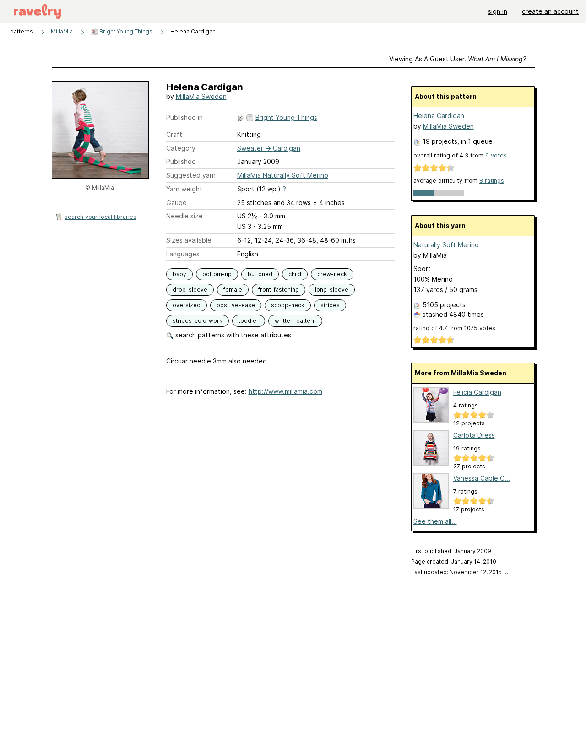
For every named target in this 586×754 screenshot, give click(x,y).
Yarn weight (184, 189)
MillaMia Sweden (201, 96)
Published (181, 161)
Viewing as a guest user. (457, 59)
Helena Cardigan (438, 115)
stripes (330, 305)
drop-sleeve (190, 289)
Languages (183, 254)
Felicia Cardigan (477, 392)
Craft (174, 134)
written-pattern (295, 320)
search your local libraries (100, 216)
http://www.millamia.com (285, 391)
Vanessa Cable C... (481, 478)
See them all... (435, 521)
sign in (497, 11)
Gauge (176, 202)
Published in (184, 117)
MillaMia (62, 31)
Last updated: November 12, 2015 (459, 572)
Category (180, 148)
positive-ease (236, 305)
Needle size (184, 216)
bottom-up (217, 274)
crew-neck (332, 274)
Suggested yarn (191, 175)
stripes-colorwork (197, 320)
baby (179, 274)
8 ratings (491, 180)
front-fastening (278, 289)
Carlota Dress (474, 435)
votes (496, 155)
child (294, 274)
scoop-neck (287, 305)
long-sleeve (331, 289)
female (232, 289)
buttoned (260, 274)
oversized (187, 305)
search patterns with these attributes (232, 335)
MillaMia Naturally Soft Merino (282, 175)
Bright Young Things (125, 31)
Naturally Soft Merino (446, 245)
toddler (249, 320)
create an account (550, 11)
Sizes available (189, 240)
